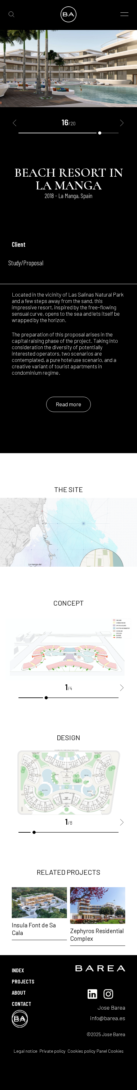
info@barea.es (107, 1017)
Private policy (52, 1051)
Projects (23, 981)
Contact (21, 1003)
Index (18, 970)
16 (99, 133)
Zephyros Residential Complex (97, 934)
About (19, 992)
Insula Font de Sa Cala (34, 928)
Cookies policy (81, 1051)
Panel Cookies (110, 1051)
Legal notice (25, 1051)
